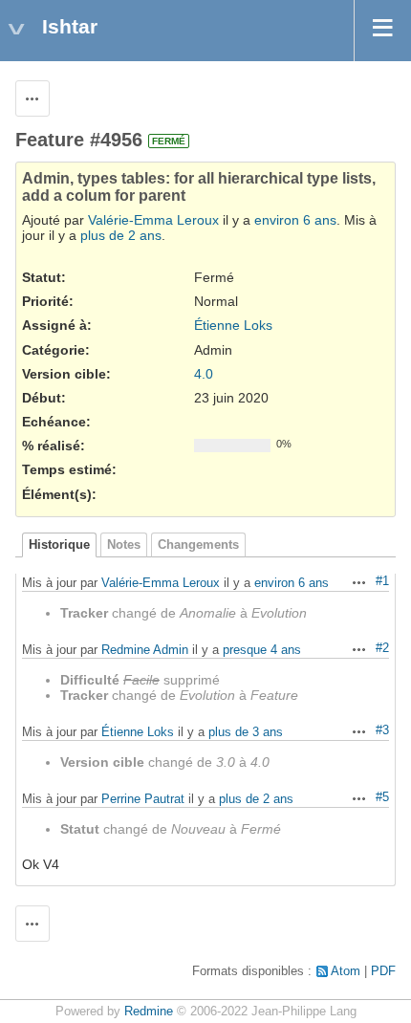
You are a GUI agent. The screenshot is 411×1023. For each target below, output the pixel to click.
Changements (198, 545)
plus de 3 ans (245, 732)
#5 (382, 797)
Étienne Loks (233, 325)
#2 (382, 648)
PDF (383, 971)
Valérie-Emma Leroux (153, 220)
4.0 (203, 373)
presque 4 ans (262, 649)
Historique (59, 545)
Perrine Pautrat (142, 799)
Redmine (148, 1011)
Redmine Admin (144, 649)
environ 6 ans (295, 220)
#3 (382, 730)
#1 (382, 581)
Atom (345, 971)
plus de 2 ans (121, 235)
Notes (124, 545)
